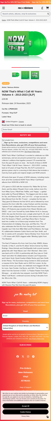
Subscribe (25, 345)
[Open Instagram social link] (28, 356)
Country (25, 321)
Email (25, 311)
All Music (25, 380)
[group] (16, 75)
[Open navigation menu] (3, 8)
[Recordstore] (25, 8)
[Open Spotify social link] (33, 356)
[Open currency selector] (42, 8)
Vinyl (25, 376)
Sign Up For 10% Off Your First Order (15, 2)
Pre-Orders (25, 368)
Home (4, 20)
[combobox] (25, 14)
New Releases (25, 372)
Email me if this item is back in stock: (17, 125)
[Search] (48, 14)
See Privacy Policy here (32, 152)
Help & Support (25, 387)
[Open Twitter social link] (23, 356)
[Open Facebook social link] (17, 356)
